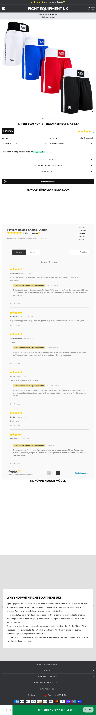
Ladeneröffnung (47, 676)
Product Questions (48, 181)
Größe (53, 138)
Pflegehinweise (47, 171)
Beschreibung (48, 159)
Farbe (5, 138)
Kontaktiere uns (47, 664)
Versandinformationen (48, 165)
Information (47, 689)
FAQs (47, 670)
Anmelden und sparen (47, 683)
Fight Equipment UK (48, 8)
